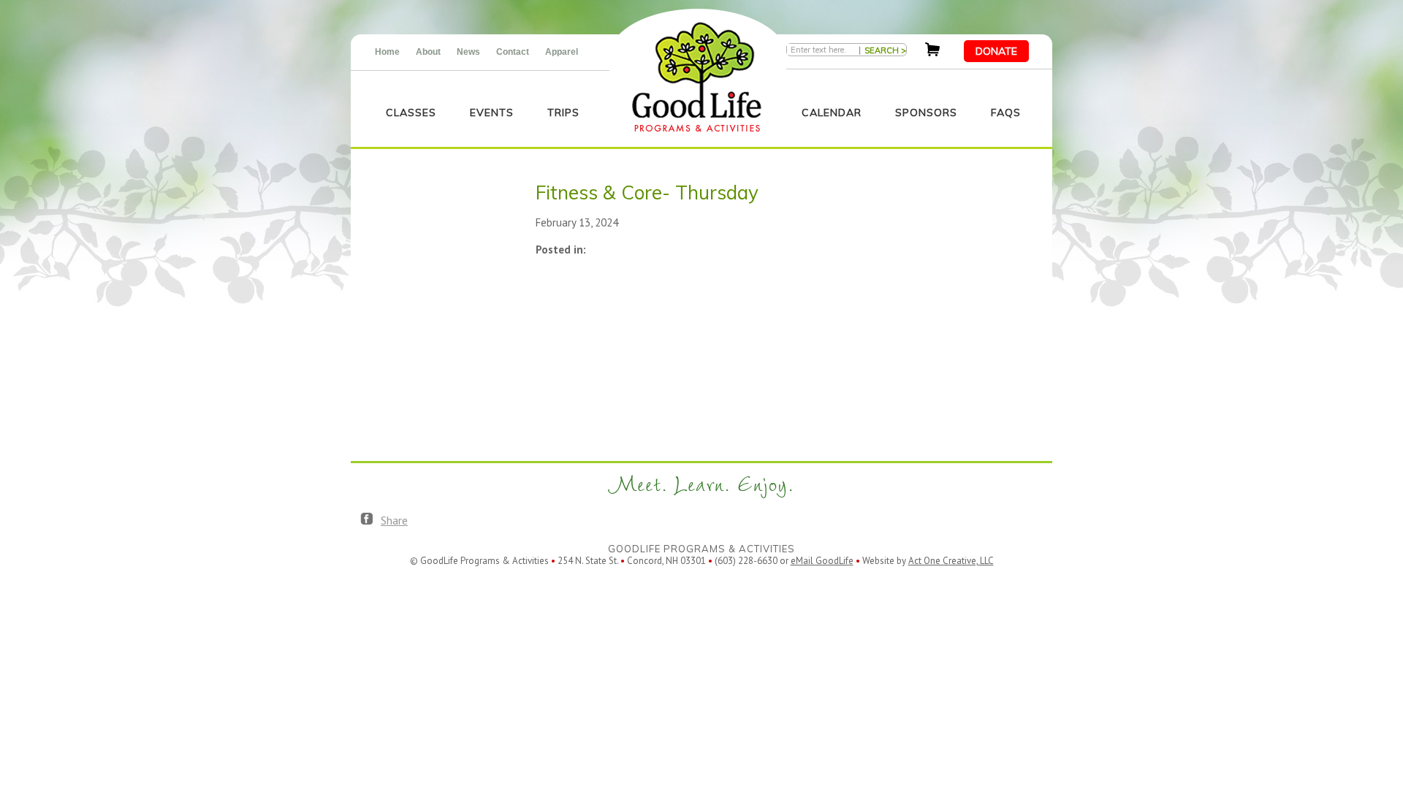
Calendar (832, 112)
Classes (411, 112)
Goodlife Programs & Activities (696, 77)
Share (394, 520)
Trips (563, 112)
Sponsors (926, 112)
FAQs (1006, 112)
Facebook (367, 519)
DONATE (996, 51)
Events (492, 112)
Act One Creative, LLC (951, 560)
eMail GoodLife (822, 560)
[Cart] (932, 52)
